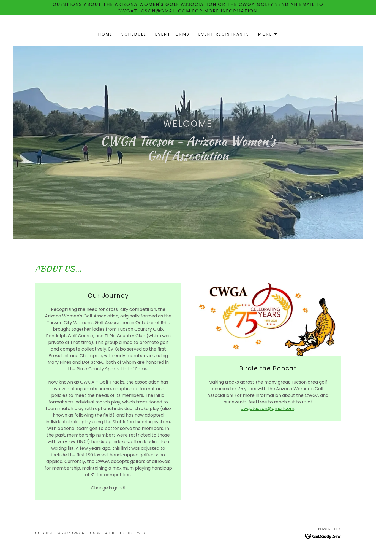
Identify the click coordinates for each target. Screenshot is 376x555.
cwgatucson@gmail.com (267, 408)
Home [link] (105, 34)
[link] (323, 536)
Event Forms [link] (172, 34)
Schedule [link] (133, 34)
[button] (268, 34)
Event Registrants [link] (223, 34)
